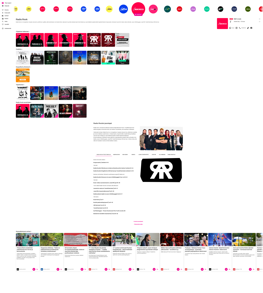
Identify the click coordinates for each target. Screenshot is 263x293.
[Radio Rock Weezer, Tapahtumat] (23, 93)
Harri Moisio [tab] (116, 154)
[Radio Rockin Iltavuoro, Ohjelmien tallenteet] (51, 40)
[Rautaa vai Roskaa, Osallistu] (37, 57)
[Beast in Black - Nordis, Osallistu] (51, 57)
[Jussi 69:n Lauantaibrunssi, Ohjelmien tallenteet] (65, 40)
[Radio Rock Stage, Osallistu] (122, 57)
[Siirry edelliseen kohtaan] (16, 9)
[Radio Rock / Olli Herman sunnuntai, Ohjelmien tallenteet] (80, 40)
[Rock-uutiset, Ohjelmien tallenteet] (122, 40)
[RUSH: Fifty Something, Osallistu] (80, 57)
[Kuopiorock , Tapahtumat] (80, 93)
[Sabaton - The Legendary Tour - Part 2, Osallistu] (94, 57)
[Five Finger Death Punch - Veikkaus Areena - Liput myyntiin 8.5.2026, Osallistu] (65, 57)
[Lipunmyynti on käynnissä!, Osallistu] (23, 57)
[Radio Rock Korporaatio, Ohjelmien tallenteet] (23, 40)
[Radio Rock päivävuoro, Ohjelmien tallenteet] (37, 40)
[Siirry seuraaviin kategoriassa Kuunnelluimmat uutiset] (261, 252)
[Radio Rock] (138, 9)
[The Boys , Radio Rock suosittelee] (65, 111)
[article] (94, 40)
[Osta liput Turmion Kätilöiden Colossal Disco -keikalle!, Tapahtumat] (65, 93)
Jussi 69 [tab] (154, 154)
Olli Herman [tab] (162, 154)
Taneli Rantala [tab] (171, 154)
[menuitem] (7, 3)
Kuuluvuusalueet (138, 221)
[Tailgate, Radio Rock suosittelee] (80, 111)
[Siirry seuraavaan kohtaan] (261, 9)
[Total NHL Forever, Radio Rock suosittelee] (37, 111)
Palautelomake (138, 224)
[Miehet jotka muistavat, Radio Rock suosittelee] (51, 111)
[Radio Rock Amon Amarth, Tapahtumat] (37, 93)
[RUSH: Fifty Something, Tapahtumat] (51, 93)
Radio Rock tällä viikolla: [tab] (104, 154)
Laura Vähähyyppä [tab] (144, 154)
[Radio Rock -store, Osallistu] (108, 57)
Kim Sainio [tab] (125, 154)
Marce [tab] (133, 154)
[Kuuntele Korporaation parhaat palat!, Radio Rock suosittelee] (23, 111)
